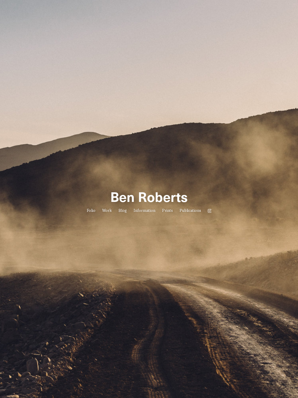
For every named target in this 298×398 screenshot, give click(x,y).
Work (107, 211)
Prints (167, 211)
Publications (190, 211)
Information (144, 211)
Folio (91, 211)
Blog (122, 211)
